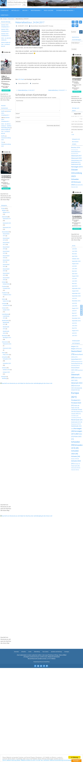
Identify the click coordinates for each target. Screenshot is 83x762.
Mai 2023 (74, 283)
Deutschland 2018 (78, 361)
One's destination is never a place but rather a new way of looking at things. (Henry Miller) (41, 655)
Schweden (4, 357)
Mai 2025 (74, 271)
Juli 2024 (74, 278)
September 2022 (76, 288)
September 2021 (76, 293)
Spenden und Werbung (56, 651)
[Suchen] (81, 32)
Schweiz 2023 (6, 372)
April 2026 (74, 256)
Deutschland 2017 (43, 26)
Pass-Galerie (45, 651)
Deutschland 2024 (75, 365)
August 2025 (75, 263)
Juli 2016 (74, 323)
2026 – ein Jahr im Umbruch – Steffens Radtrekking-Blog (6, 125)
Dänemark (4, 217)
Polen (3, 352)
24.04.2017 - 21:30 (23, 26)
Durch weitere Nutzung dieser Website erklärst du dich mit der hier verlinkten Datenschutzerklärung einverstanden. (37, 760)
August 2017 (75, 308)
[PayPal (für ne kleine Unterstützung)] (81, 314)
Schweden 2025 (7, 363)
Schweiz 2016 (6, 369)
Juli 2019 (74, 298)
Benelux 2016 (75, 147)
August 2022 (75, 291)
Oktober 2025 (75, 258)
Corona (72, 149)
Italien (3, 299)
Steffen (3, 111)
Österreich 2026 (7, 348)
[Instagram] (81, 308)
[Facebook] (81, 306)
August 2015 (75, 330)
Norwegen (4, 335)
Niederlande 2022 (76, 164)
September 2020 (76, 296)
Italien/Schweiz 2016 (76, 160)
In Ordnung (74, 757)
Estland (4, 282)
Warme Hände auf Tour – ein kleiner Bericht (5, 44)
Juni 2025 (74, 268)
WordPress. (47, 661)
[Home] (1, 18)
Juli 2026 (74, 249)
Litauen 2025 (6, 310)
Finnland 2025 (6, 288)
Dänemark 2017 (7, 218)
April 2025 (74, 273)
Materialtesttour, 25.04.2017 (56, 90)
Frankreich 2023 (7, 294)
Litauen (4, 308)
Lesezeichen (35, 83)
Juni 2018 (74, 306)
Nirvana (41, 661)
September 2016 (76, 320)
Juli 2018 (74, 303)
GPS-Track (21, 79)
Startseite (16, 651)
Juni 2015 (74, 335)
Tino (2, 142)
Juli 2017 (74, 310)
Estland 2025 (6, 284)
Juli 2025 (74, 266)
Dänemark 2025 (7, 227)
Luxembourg (5, 314)
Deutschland (11, 18)
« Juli (72, 134)
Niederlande (5, 320)
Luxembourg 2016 (76, 417)
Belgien (4, 210)
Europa (5, 18)
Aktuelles (23, 651)
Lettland (4, 303)
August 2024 (75, 276)
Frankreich (4, 292)
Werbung (4, 378)
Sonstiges (3, 376)
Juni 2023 (74, 281)
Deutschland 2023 (76, 363)
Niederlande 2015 (75, 162)
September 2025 (76, 261)
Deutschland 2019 (74, 153)
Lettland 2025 (6, 305)
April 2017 (74, 315)
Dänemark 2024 (7, 223)
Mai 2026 (74, 253)
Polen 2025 (6, 354)
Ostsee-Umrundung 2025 (76, 172)
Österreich (5, 342)
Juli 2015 (74, 333)
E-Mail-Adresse (75, 43)
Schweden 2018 (7, 359)
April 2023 (74, 286)
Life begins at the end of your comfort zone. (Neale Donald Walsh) (41, 657)
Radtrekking (37, 651)
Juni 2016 (74, 325)
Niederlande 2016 (76, 424)
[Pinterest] (81, 312)
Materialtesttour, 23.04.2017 (26, 90)
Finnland (4, 286)
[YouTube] (81, 310)
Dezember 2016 (76, 318)
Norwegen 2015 (7, 337)
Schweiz (4, 367)
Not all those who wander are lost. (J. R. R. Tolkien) (41, 658)
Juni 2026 (74, 251)
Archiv (29, 651)
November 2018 (76, 301)
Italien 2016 (6, 301)
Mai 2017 (74, 313)
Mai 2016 (74, 328)
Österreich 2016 (7, 344)
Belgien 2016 (6, 212)
